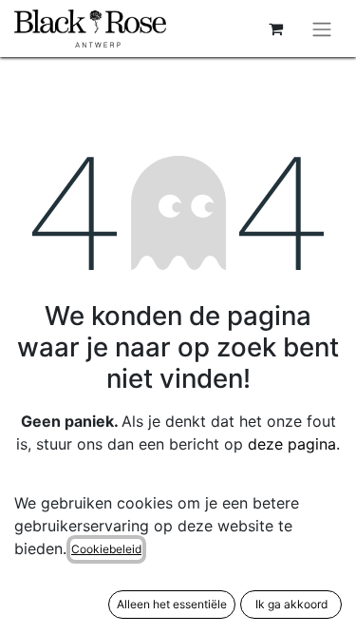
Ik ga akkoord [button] (291, 604)
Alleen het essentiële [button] (172, 604)
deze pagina (292, 443)
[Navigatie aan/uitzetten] (322, 28)
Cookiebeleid (106, 549)
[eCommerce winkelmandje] (275, 29)
